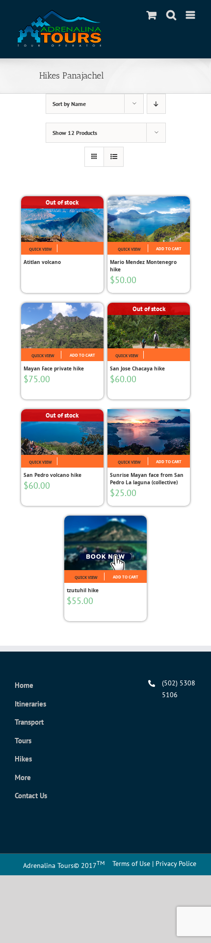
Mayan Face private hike (54, 368)
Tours (23, 740)
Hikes (23, 758)
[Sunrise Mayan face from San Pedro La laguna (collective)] (148, 432)
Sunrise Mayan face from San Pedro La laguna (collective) (147, 479)
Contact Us (31, 795)
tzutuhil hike (83, 590)
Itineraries (30, 703)
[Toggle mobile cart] (152, 15)
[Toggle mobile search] (171, 15)
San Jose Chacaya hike (137, 368)
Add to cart (169, 248)
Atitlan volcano (42, 262)
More (23, 777)
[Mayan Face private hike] (62, 325)
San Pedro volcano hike (52, 475)
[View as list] (113, 156)
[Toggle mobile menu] (191, 15)
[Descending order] (156, 104)
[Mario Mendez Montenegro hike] (148, 219)
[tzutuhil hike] (105, 543)
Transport (29, 722)
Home (24, 685)
